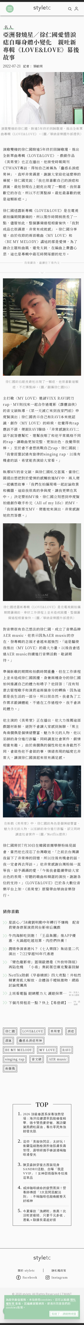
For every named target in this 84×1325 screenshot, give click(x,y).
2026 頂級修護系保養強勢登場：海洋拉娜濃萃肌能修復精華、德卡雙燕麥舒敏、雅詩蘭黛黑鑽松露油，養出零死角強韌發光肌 (44, 1122)
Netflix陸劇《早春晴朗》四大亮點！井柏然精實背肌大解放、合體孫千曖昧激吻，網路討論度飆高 (45, 980)
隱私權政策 (59, 1270)
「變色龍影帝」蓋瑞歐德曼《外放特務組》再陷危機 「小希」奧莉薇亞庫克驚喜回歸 (44, 964)
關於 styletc (26, 1270)
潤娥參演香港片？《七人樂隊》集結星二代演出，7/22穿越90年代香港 (44, 951)
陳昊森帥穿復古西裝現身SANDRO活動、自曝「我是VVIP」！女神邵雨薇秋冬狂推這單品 (45, 1171)
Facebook (30, 1277)
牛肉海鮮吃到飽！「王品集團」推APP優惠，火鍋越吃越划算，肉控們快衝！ (42, 938)
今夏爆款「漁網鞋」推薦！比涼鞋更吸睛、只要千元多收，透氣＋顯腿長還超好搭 (44, 1215)
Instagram (60, 1277)
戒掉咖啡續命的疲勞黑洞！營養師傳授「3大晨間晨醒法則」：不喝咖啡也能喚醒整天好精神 (44, 1194)
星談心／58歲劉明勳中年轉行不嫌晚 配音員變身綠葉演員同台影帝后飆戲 (44, 925)
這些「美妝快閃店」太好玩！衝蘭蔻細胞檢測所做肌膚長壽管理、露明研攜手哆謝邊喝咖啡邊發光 (44, 1148)
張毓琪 (38, 66)
